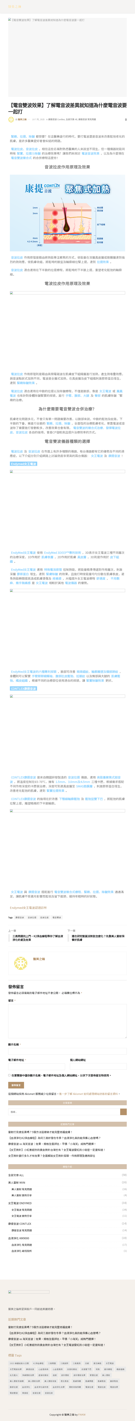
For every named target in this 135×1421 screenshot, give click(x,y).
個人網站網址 (78, 1060)
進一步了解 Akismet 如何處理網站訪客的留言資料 (88, 1094)
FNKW (81, 1414)
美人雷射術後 (50, 1381)
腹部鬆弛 (114, 1381)
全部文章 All (71, 119)
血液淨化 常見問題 (22, 1245)
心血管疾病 (43, 1369)
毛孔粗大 (14, 1375)
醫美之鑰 (22, 119)
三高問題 (52, 1363)
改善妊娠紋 (72, 1369)
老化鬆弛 (65, 1381)
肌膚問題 (89, 1381)
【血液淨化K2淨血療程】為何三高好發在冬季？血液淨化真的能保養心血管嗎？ (54, 1138)
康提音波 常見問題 (87, 119)
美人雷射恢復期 (17, 1381)
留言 (12, 1000)
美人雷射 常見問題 (22, 1189)
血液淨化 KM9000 (18, 1238)
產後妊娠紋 (43, 1375)
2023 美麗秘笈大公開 (19, 1363)
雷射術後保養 (75, 1387)
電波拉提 (89, 1387)
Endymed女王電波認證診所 (28, 907)
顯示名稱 (14, 1044)
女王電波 (110, 1363)
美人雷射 (106, 1375)
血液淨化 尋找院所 (22, 1251)
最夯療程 (108, 1369)
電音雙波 (57, 917)
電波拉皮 (102, 1387)
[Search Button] (123, 1112)
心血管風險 (58, 1369)
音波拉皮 (44, 917)
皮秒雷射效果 (79, 1375)
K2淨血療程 (38, 1363)
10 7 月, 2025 (38, 119)
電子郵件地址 (17, 1060)
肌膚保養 (77, 1381)
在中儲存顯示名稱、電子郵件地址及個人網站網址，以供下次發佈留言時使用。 (62, 1075)
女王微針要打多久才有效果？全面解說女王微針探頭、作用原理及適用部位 (51, 1156)
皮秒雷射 (65, 1375)
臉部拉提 (14, 1387)
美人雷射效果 (34, 1381)
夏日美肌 (97, 1363)
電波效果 (114, 1387)
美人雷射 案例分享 (22, 1195)
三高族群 (64, 1363)
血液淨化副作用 (41, 1387)
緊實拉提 (94, 1375)
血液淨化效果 (59, 1387)
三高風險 (77, 1363)
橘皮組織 (120, 1369)
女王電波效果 (16, 1369)
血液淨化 (26, 1387)
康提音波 (19, 917)
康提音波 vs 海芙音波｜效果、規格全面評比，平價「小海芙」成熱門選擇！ (52, 1144)
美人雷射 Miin (16, 1182)
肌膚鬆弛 (102, 1381)
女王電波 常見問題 (22, 1209)
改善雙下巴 (86, 1369)
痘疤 (55, 1375)
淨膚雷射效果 (28, 1375)
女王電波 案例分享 (22, 1216)
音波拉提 (32, 917)
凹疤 (87, 1363)
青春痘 (25, 1393)
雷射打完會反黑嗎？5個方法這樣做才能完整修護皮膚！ (40, 1132)
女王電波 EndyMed (20, 1203)
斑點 (98, 1369)
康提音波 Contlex (56, 119)
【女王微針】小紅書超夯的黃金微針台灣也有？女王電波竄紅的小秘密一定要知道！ (57, 1150)
